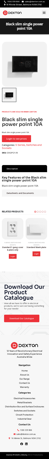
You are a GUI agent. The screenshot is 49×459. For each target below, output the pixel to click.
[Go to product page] (12, 229)
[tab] (24, 168)
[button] (44, 12)
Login (12, 256)
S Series (20, 145)
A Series (7, 242)
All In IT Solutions (35, 455)
